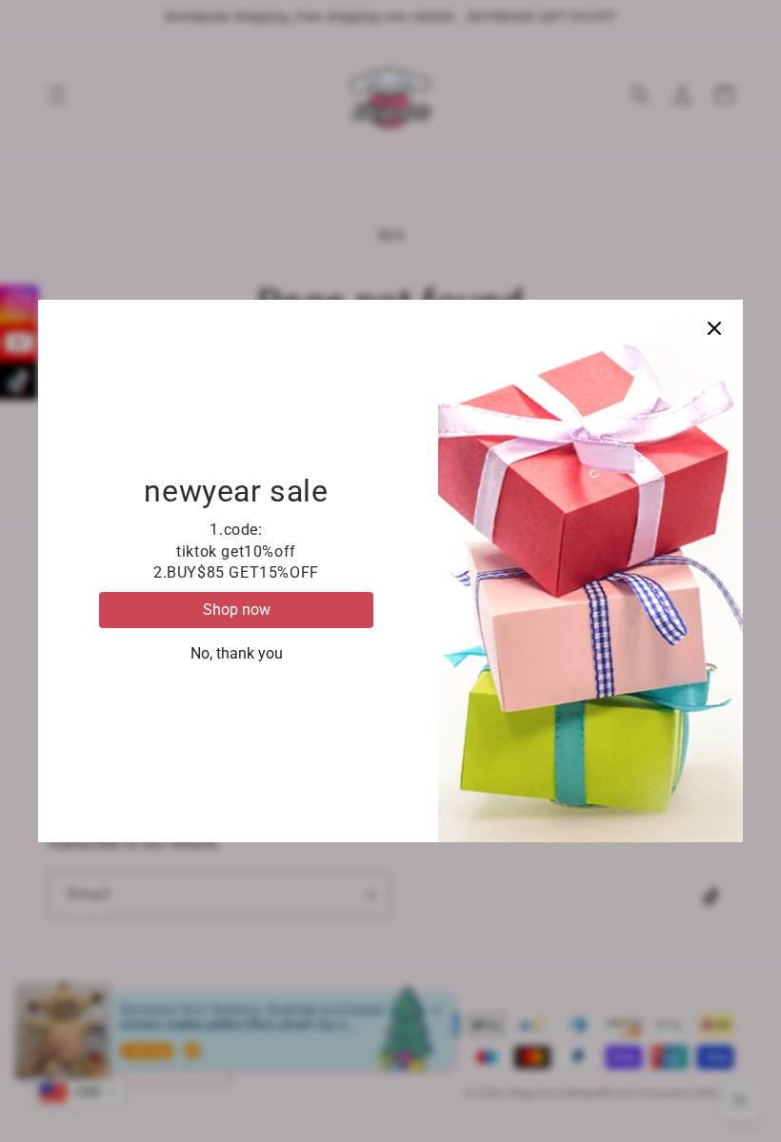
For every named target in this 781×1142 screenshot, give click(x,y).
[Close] (714, 328)
